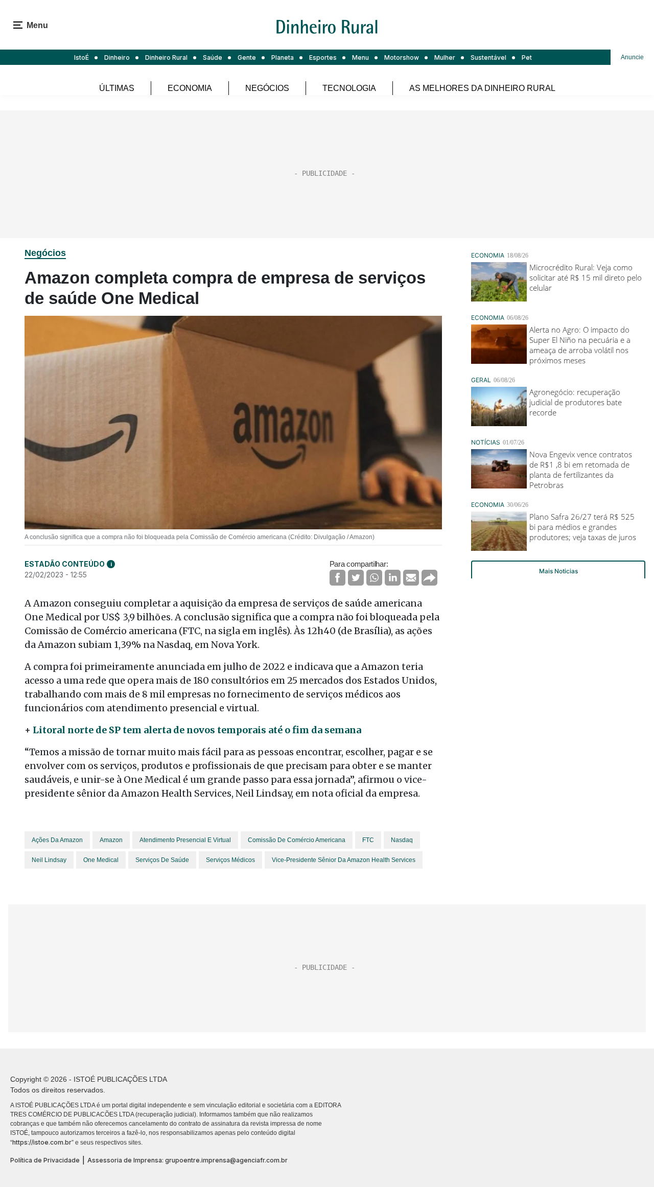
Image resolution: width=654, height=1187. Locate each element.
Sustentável (488, 57)
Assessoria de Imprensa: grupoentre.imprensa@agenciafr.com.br (187, 1160)
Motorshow (401, 57)
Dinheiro (117, 57)
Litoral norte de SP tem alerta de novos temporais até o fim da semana (197, 730)
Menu (360, 57)
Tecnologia (349, 88)
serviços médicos (230, 860)
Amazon (111, 840)
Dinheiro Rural (166, 57)
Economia (190, 88)
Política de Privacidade (45, 1160)
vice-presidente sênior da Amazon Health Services (343, 860)
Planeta (282, 57)
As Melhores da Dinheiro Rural (482, 88)
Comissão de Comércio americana (296, 840)
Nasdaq (402, 840)
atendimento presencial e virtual (185, 840)
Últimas (116, 88)
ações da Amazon (57, 840)
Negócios (267, 88)
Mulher (444, 57)
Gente (247, 57)
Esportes (323, 57)
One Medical (101, 860)
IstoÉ (81, 57)
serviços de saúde (162, 860)
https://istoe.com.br (42, 1142)
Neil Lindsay (49, 860)
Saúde (212, 57)
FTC (368, 840)
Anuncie (632, 57)
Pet (527, 57)
